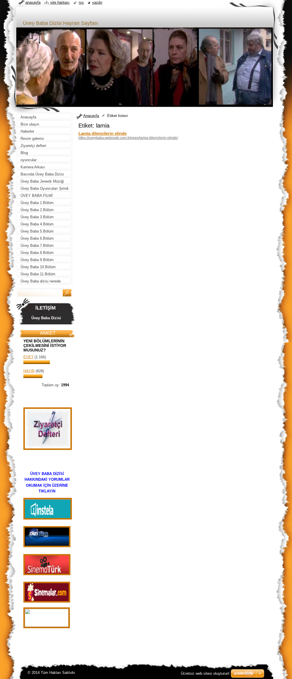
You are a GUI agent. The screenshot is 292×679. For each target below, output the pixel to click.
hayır (29, 371)
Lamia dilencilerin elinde (102, 133)
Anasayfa (91, 116)
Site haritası (60, 2)
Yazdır (97, 2)
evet (28, 357)
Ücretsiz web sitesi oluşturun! (205, 673)
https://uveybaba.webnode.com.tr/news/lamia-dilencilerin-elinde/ (128, 138)
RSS (81, 2)
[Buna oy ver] (36, 363)
